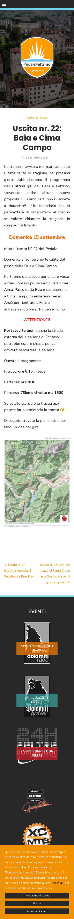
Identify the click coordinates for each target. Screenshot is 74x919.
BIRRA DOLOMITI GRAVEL (37, 700)
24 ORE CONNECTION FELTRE (37, 753)
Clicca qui (58, 883)
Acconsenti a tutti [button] (37, 911)
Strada (42, 117)
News (31, 117)
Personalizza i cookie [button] (37, 895)
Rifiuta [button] (37, 903)
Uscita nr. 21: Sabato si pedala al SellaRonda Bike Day (19, 571)
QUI (63, 409)
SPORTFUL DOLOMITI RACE (37, 648)
